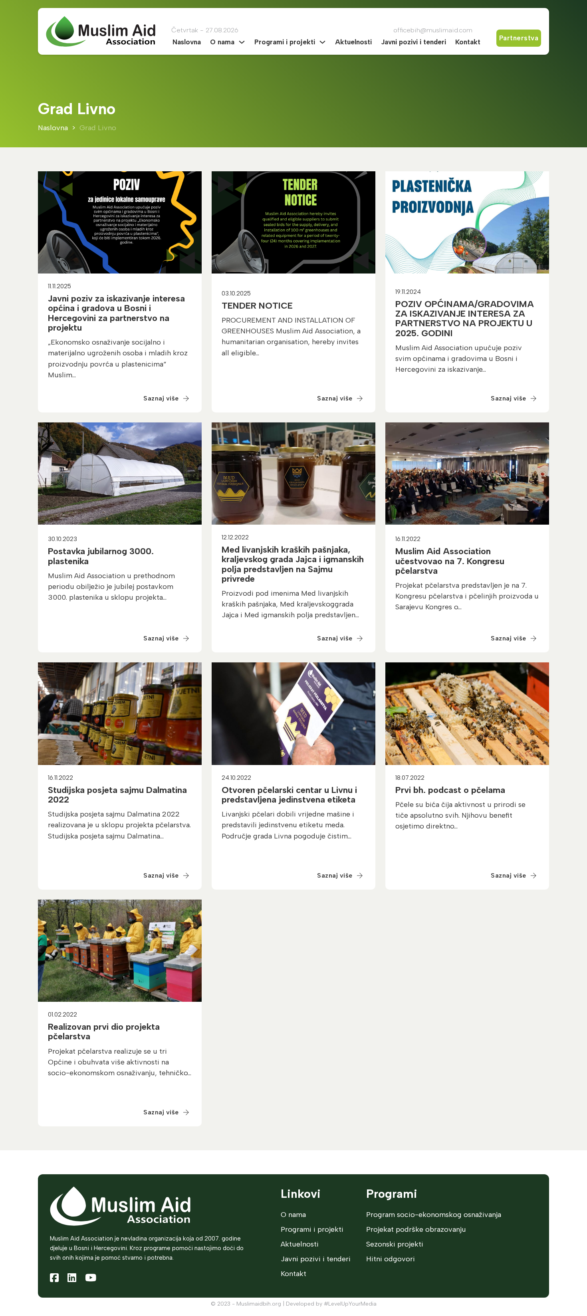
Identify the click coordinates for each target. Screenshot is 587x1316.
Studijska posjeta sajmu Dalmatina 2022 (117, 795)
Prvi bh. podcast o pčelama (450, 790)
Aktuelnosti (353, 42)
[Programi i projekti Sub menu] (322, 42)
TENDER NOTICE (257, 305)
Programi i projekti (284, 42)
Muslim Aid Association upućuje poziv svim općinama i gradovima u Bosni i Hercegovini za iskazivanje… (458, 358)
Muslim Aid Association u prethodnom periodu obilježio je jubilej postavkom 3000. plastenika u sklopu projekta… (111, 586)
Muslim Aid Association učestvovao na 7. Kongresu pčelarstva (449, 561)
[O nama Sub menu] (241, 42)
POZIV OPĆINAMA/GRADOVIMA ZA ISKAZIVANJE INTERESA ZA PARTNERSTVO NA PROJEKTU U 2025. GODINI (464, 319)
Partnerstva (519, 38)
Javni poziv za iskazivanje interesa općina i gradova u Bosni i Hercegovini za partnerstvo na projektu (116, 313)
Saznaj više (161, 398)
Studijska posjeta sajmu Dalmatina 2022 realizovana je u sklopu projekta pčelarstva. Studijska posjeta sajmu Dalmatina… (119, 825)
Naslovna (187, 42)
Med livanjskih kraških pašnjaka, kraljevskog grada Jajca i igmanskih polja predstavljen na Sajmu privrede (293, 564)
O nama (222, 42)
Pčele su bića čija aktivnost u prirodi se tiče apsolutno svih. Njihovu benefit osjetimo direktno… (460, 815)
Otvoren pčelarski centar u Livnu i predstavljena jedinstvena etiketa (289, 795)
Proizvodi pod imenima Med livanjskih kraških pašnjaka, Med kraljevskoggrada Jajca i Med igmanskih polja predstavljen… (290, 604)
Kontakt (467, 42)
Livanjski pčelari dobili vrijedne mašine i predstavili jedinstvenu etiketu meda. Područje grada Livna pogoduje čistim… (288, 825)
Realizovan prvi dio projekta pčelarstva (104, 1031)
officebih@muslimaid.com (432, 30)
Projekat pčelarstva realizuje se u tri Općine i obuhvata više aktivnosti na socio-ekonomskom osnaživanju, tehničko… (119, 1062)
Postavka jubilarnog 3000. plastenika (101, 556)
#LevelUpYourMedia (350, 1303)
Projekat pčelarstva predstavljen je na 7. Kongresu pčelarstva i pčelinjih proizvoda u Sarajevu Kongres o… (467, 596)
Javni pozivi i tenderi (413, 42)
